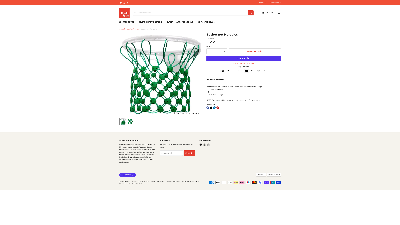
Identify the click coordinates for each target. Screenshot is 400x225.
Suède (274, 3)
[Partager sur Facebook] (207, 107)
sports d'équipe (133, 29)
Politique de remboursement (190, 181)
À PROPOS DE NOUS (185, 22)
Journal (153, 181)
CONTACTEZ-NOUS (206, 22)
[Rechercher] (251, 12)
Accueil (122, 29)
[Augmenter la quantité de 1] (224, 51)
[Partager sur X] (211, 107)
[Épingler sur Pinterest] (217, 107)
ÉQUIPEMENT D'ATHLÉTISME (151, 22)
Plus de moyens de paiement (243, 63)
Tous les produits (124, 181)
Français (261, 3)
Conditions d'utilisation (173, 181)
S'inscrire (189, 153)
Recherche (160, 181)
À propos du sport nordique (140, 181)
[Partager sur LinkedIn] (214, 107)
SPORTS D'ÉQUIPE (127, 22)
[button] (123, 121)
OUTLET (170, 22)
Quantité (209, 46)
